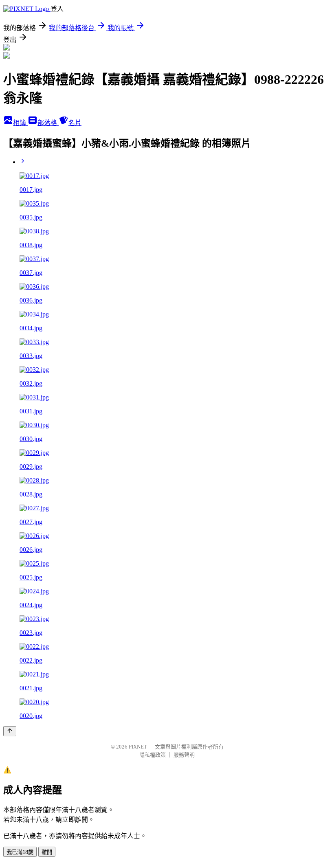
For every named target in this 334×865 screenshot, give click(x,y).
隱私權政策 (152, 755)
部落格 (48, 122)
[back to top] (9, 731)
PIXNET (138, 747)
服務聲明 (184, 755)
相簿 (20, 122)
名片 (74, 122)
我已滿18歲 (20, 852)
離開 (47, 852)
